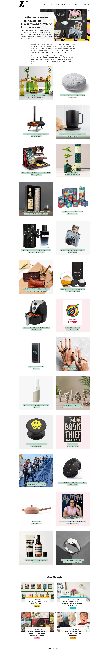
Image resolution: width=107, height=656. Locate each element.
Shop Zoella (86, 4)
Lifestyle (56, 4)
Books (68, 4)
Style (44, 4)
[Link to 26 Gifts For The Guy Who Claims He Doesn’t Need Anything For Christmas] (37, 592)
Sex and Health (77, 4)
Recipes (63, 4)
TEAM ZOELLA (34, 599)
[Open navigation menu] (27, 2)
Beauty (50, 4)
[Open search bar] (27, 4)
